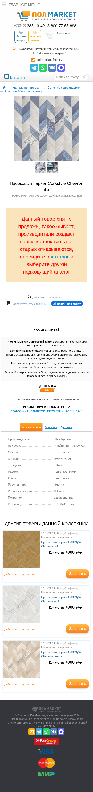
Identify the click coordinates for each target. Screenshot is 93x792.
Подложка (19, 411)
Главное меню (24, 4)
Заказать (77, 573)
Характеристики (31, 427)
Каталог (18, 77)
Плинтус (37, 411)
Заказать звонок (35, 38)
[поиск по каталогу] (84, 76)
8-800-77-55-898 (61, 25)
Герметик (55, 411)
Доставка (66, 427)
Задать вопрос (21, 38)
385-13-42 (29, 25)
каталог (60, 256)
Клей (69, 411)
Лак (78, 411)
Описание (51, 427)
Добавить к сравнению (20, 574)
